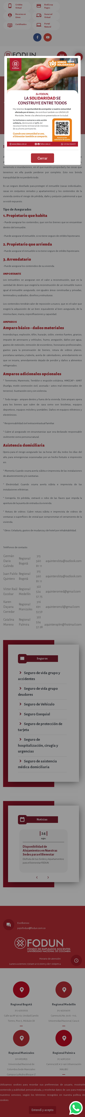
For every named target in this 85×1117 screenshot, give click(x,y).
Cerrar (42, 158)
